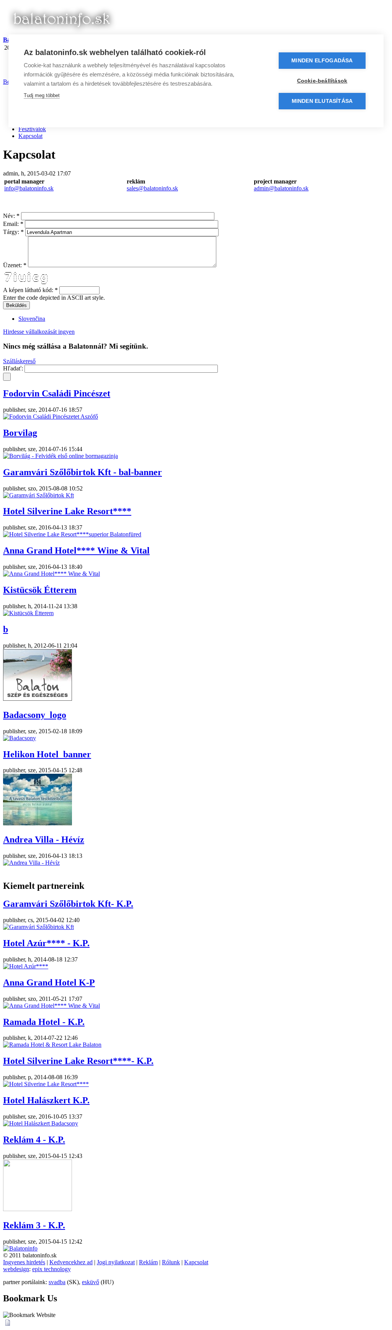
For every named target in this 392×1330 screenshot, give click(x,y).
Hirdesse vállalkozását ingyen (39, 331)
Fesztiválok (32, 129)
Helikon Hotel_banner (47, 754)
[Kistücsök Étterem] (28, 613)
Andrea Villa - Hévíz (43, 839)
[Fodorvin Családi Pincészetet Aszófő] (50, 416)
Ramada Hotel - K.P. (44, 1022)
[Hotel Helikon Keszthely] (37, 823)
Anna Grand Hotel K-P (49, 982)
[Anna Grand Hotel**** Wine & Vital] (51, 573)
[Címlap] (61, 32)
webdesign (16, 1269)
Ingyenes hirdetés (24, 1262)
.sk (174, 188)
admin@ (264, 188)
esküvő (90, 1282)
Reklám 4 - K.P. (34, 1140)
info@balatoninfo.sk (29, 188)
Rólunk (171, 1262)
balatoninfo (157, 188)
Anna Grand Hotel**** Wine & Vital (76, 550)
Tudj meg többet (42, 95)
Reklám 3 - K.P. (34, 1225)
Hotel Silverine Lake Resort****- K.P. (78, 1061)
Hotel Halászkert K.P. (46, 1100)
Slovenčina (31, 318)
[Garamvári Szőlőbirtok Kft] (38, 495)
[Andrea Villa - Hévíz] (31, 862)
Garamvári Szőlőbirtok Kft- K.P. (68, 904)
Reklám (148, 1262)
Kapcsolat (30, 136)
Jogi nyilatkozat (116, 1262)
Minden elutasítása (322, 101)
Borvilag (20, 433)
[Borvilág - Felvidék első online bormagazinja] (60, 456)
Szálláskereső (19, 361)
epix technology (51, 1269)
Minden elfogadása (322, 60)
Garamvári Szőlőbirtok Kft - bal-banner (82, 472)
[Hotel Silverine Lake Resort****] (46, 1084)
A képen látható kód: (30, 290)
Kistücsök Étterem (40, 590)
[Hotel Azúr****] (25, 966)
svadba (57, 1282)
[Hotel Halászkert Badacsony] (40, 1123)
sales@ (135, 188)
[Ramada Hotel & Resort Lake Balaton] (52, 1044)
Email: (13, 224)
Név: (11, 216)
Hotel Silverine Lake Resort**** (67, 511)
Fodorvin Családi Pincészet (56, 393)
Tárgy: (13, 232)
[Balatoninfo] (20, 1248)
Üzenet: (14, 265)
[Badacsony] (19, 738)
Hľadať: (13, 368)
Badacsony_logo (34, 715)
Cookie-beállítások (322, 81)
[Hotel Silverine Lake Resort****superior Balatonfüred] (72, 534)
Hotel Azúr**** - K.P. (46, 943)
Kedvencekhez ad (71, 1262)
